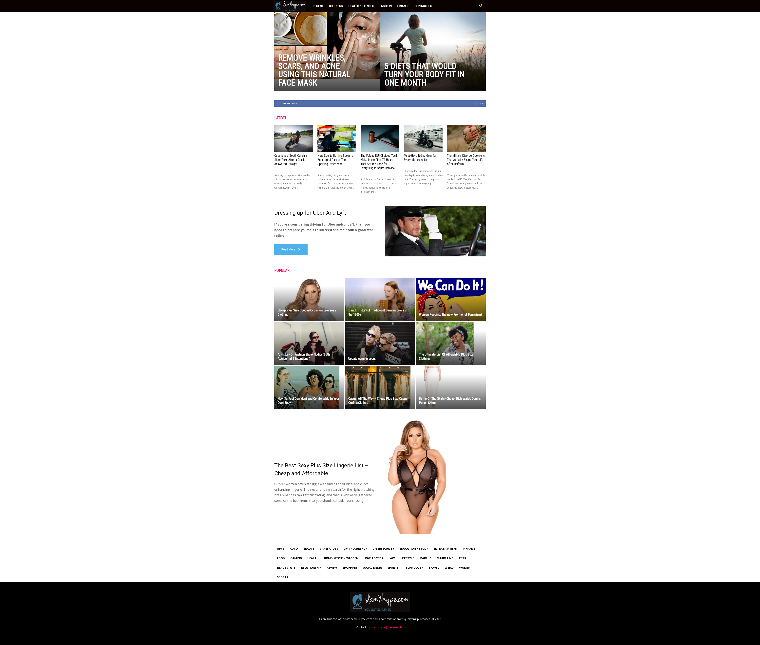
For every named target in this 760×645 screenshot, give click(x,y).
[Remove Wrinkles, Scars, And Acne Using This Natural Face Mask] (327, 45)
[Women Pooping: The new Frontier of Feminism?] (451, 299)
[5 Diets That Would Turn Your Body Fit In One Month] (433, 57)
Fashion (386, 6)
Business (336, 6)
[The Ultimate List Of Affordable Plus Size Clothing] (451, 343)
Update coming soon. (362, 358)
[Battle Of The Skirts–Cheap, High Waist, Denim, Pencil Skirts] (451, 387)
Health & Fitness (361, 6)
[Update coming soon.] (380, 343)
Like (480, 103)
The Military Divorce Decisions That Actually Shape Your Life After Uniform (466, 160)
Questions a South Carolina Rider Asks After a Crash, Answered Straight (290, 160)
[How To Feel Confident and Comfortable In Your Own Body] (309, 387)
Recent (318, 6)
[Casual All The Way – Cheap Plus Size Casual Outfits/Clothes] (380, 387)
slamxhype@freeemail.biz (387, 627)
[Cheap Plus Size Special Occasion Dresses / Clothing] (309, 299)
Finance (403, 6)
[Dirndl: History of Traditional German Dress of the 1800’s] (380, 299)
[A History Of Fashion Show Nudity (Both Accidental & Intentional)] (309, 343)
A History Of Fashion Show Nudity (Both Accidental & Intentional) (304, 356)
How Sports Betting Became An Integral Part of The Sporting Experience (335, 160)
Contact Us (423, 6)
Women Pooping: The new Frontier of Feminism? (450, 314)
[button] (481, 6)
